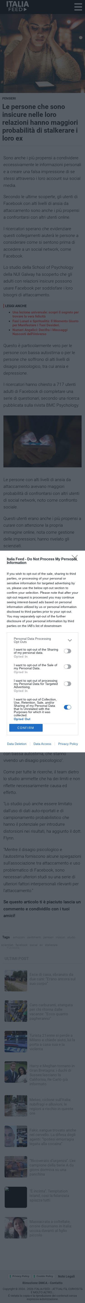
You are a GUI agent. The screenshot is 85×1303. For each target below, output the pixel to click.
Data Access (42, 744)
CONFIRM (25, 728)
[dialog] (42, 651)
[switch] (67, 651)
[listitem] (42, 640)
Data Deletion (17, 744)
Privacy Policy (68, 744)
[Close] (76, 559)
